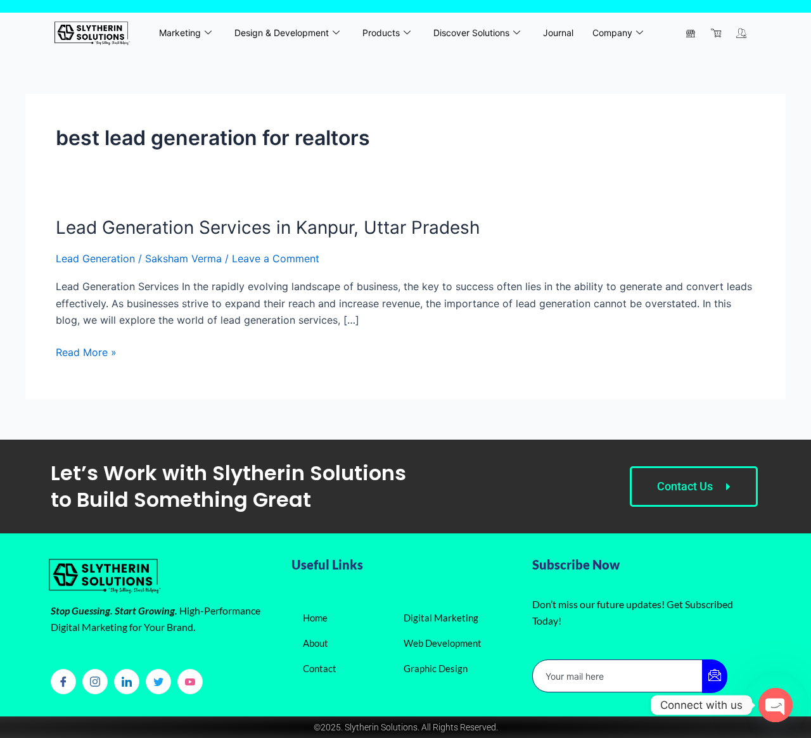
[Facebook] (63, 681)
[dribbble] (190, 681)
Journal (558, 32)
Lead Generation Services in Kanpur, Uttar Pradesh (268, 227)
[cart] (715, 32)
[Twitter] (158, 681)
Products (381, 32)
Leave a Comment (275, 258)
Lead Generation (95, 258)
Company (612, 32)
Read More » (86, 351)
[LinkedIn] (126, 681)
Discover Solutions (471, 32)
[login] (741, 32)
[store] (690, 32)
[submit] (714, 676)
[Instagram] (95, 681)
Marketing (180, 32)
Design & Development (281, 32)
